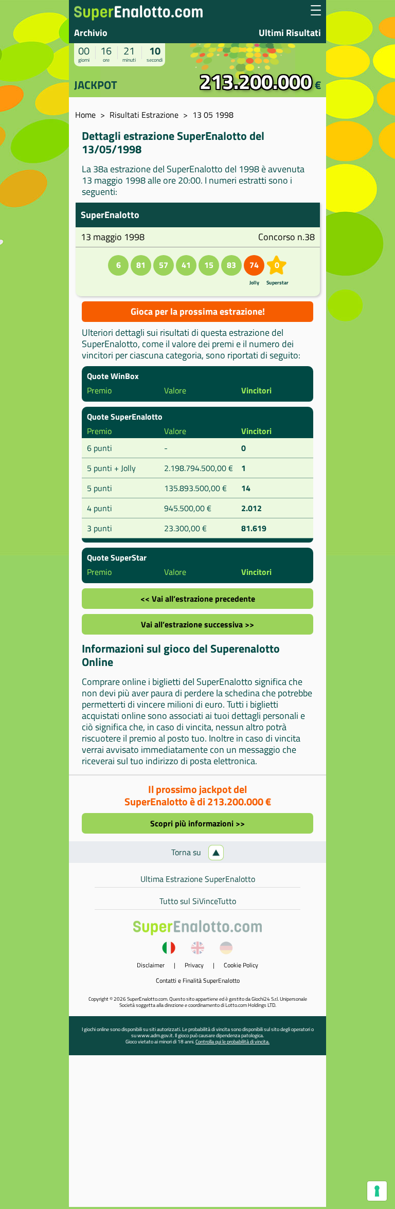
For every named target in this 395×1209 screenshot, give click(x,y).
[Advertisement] (197, 1135)
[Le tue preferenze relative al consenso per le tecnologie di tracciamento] (377, 1191)
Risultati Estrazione (144, 115)
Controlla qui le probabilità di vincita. (232, 1041)
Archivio (90, 33)
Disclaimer (151, 965)
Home (85, 115)
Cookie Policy (241, 965)
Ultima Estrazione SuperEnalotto (197, 879)
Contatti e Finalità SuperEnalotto (198, 980)
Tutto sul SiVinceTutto (197, 901)
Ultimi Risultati (290, 33)
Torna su (187, 852)
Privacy (194, 965)
